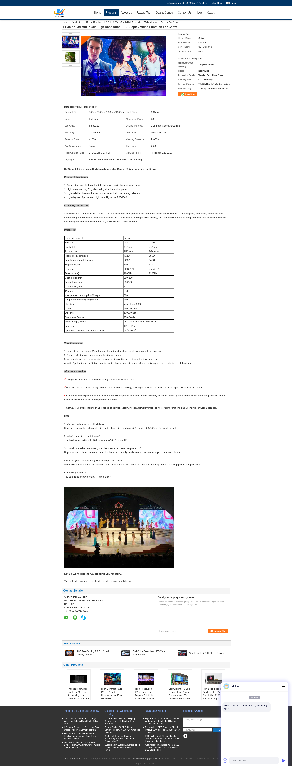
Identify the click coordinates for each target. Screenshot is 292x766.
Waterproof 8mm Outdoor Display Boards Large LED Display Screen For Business (122, 721)
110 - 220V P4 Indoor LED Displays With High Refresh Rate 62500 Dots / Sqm (81, 721)
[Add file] (225, 760)
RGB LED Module (156, 710)
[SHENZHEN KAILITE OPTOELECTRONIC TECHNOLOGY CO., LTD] (72, 12)
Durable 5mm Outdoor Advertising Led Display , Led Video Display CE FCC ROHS (122, 747)
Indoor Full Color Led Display (81, 710)
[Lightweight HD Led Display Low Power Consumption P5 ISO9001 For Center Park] (180, 678)
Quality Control (165, 12)
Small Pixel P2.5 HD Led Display (206, 653)
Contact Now (220, 631)
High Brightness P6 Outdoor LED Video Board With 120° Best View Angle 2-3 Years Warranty (213, 695)
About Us (126, 12)
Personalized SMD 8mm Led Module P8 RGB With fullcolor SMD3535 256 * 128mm (162, 730)
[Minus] (284, 686)
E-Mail (134, 758)
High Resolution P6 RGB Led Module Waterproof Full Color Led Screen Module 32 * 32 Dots (162, 721)
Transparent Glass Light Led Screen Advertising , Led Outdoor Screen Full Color (78, 695)
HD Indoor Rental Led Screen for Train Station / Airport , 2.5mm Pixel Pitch (81, 728)
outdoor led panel (100, 581)
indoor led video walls (80, 581)
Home (97, 12)
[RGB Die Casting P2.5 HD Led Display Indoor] (69, 652)
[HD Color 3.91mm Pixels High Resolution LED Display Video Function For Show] (71, 42)
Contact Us (184, 12)
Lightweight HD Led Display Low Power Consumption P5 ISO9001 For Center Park (180, 695)
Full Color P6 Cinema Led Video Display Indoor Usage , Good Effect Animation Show (80, 736)
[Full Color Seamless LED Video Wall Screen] (125, 652)
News (199, 12)
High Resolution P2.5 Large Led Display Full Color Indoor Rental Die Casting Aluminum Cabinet (144, 696)
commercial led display (120, 581)
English (233, 3)
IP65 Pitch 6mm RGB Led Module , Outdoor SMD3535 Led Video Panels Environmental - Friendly (162, 738)
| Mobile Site (155, 758)
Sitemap (144, 758)
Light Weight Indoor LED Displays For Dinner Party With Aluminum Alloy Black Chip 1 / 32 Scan (82, 745)
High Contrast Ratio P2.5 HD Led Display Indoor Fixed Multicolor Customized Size (112, 695)
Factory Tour (143, 12)
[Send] (283, 760)
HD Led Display (92, 22)
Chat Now (216, 3)
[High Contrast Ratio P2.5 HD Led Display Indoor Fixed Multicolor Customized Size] (112, 678)
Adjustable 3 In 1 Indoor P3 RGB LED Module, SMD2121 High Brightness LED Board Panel (162, 747)
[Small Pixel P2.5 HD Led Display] (182, 652)
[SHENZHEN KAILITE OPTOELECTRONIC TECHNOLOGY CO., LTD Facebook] (185, 736)
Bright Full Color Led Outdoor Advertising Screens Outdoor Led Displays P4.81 (120, 738)
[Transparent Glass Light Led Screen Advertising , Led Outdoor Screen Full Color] (78, 678)
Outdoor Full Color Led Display (118, 712)
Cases (211, 12)
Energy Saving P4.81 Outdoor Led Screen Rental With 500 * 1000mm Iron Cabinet (122, 730)
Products (111, 12)
